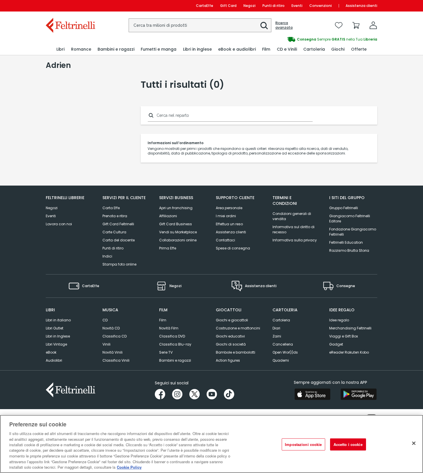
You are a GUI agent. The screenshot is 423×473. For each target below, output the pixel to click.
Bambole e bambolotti (235, 352)
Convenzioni (320, 5)
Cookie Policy (129, 467)
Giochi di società (231, 344)
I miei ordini (226, 215)
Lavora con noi (59, 224)
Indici (107, 256)
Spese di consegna (233, 248)
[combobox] (200, 25)
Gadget (336, 344)
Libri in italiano (58, 320)
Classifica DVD (172, 336)
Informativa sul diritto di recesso (294, 229)
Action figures (228, 360)
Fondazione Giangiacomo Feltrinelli (352, 232)
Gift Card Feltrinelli (118, 224)
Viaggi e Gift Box (343, 336)
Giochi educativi (230, 336)
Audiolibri (54, 360)
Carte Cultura (114, 232)
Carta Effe (111, 207)
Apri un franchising (176, 207)
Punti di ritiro (273, 5)
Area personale (229, 207)
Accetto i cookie (348, 444)
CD (105, 320)
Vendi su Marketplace (178, 232)
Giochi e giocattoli (232, 320)
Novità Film (168, 328)
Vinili (106, 344)
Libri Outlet (54, 328)
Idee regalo (339, 320)
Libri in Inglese (58, 336)
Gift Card (228, 5)
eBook (51, 352)
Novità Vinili (112, 352)
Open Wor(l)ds (285, 352)
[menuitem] (60, 49)
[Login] (373, 25)
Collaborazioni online (178, 240)
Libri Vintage (56, 344)
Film (162, 320)
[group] (294, 39)
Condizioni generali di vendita (292, 216)
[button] (264, 25)
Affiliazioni (168, 215)
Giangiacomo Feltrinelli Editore (349, 218)
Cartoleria (281, 320)
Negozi (249, 5)
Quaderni (281, 360)
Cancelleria (283, 344)
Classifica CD (114, 336)
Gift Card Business (175, 224)
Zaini (277, 336)
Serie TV (166, 352)
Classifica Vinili (115, 360)
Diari (276, 328)
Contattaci (225, 240)
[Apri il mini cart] (356, 25)
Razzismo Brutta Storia (349, 250)
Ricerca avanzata (284, 25)
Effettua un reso (229, 224)
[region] (211, 444)
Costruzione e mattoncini (238, 328)
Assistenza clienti (361, 5)
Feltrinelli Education (346, 242)
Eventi (296, 5)
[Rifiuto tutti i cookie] (413, 443)
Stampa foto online (119, 264)
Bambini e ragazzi (175, 360)
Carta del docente (118, 240)
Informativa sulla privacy (295, 240)
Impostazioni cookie (303, 444)
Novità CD (111, 328)
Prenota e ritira (114, 215)
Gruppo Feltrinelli (343, 207)
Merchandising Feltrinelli (350, 328)
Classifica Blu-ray (175, 344)
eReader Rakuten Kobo (349, 352)
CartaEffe (204, 5)
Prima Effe (167, 248)
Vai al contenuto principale (70, 5)
